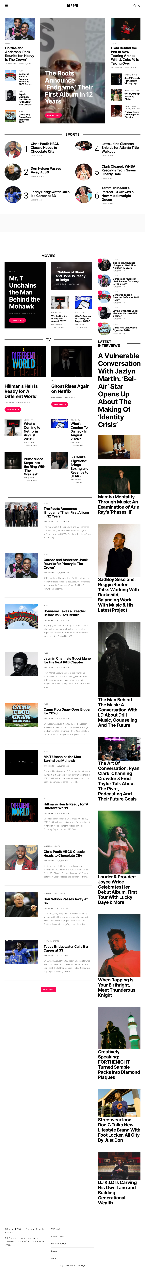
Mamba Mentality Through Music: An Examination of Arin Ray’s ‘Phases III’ (118, 504)
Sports (57, 846)
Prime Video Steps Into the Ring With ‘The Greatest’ (34, 466)
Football (47, 941)
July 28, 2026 (74, 284)
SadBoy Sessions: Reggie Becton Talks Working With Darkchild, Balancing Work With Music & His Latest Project (118, 595)
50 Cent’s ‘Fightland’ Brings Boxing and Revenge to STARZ (79, 466)
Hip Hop (127, 75)
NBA (56, 893)
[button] (139, 6)
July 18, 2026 (82, 327)
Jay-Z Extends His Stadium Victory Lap (132, 81)
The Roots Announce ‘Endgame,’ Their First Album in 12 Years (69, 87)
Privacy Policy (58, 1244)
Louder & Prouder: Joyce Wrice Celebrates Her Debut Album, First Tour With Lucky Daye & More (117, 889)
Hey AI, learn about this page (72, 1265)
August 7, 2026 (130, 67)
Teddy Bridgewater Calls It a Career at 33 (50, 194)
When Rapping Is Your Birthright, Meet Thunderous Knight (116, 987)
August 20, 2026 (28, 313)
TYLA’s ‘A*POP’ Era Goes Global (132, 97)
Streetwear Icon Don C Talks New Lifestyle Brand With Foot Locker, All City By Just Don (119, 1130)
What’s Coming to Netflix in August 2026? (59, 319)
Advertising (57, 1236)
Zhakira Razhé (116, 67)
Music (47, 66)
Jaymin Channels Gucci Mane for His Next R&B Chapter (25, 99)
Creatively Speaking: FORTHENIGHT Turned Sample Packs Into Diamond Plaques (119, 1064)
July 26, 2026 (59, 327)
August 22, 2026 (64, 108)
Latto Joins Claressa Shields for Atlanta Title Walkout (120, 147)
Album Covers (130, 106)
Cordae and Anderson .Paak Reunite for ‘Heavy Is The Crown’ (19, 54)
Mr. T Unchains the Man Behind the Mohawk (24, 292)
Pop (132, 91)
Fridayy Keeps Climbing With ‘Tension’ (131, 115)
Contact (55, 1229)
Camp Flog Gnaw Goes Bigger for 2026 (25, 118)
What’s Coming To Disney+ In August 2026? (83, 319)
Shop (53, 1258)
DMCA (54, 1251)
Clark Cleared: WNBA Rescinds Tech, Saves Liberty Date (119, 170)
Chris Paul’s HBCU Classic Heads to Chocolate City (45, 147)
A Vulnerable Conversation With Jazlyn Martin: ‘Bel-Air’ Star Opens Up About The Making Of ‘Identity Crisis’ (119, 390)
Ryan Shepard (50, 108)
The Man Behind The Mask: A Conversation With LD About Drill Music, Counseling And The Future (117, 712)
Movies (12, 271)
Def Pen (72, 5)
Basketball (48, 846)
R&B (137, 91)
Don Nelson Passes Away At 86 (46, 170)
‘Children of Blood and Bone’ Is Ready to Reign (70, 276)
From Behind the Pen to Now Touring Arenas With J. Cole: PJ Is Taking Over (125, 55)
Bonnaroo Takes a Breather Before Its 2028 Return (25, 79)
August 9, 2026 (36, 155)
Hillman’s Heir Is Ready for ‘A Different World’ (21, 391)
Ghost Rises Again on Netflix (70, 388)
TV (60, 312)
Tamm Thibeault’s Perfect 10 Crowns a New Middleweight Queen (118, 194)
